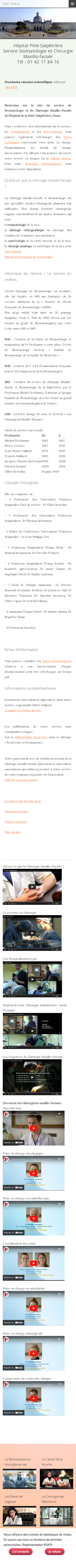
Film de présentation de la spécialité (29, 257)
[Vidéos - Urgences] (32, 1077)
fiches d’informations (57, 661)
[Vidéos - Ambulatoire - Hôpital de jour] (32, 1030)
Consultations (20, 131)
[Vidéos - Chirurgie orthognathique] (56, 1516)
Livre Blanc (12, 251)
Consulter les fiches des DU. (23, 710)
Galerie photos (60, 158)
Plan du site (13, 832)
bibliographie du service (31, 737)
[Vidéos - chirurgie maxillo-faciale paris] (32, 886)
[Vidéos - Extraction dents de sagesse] (19, 1516)
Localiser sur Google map (23, 801)
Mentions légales (17, 811)
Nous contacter (16, 822)
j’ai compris (21, 1551)
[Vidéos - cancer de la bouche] (56, 1479)
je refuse (55, 1551)
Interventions (53, 131)
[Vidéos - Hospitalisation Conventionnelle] (32, 979)
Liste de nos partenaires (21, 780)
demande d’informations (43, 164)
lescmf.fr (12, 87)
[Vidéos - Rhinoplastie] (19, 1479)
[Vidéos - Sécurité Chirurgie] (32, 932)
